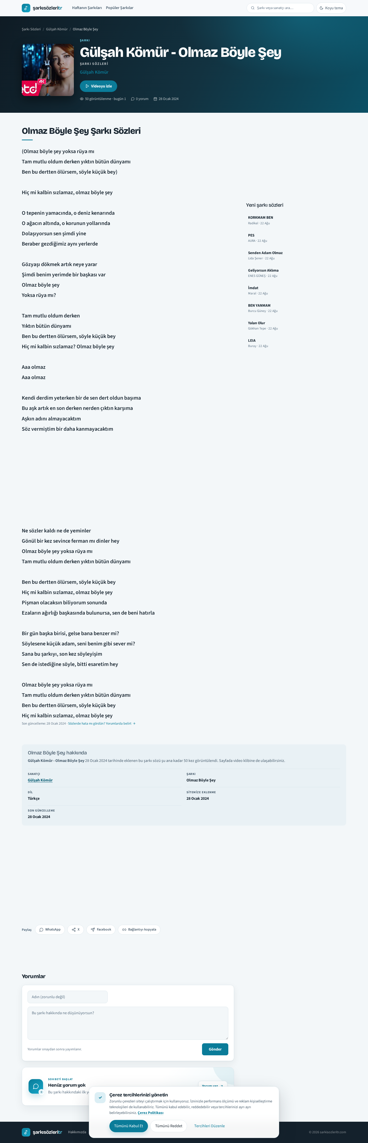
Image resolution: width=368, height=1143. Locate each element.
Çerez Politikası (150, 1112)
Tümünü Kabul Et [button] (128, 1126)
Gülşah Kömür (57, 29)
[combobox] (283, 8)
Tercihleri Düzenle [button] (209, 1126)
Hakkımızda (77, 1132)
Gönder (215, 1049)
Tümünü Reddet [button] (168, 1126)
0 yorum (142, 98)
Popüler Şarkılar (119, 8)
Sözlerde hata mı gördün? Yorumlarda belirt (99, 723)
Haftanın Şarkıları (87, 8)
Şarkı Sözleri (31, 29)
